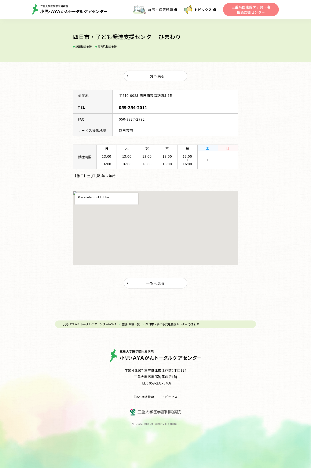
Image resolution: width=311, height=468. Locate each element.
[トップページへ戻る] (69, 9)
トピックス (203, 9)
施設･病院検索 (144, 397)
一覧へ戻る (155, 75)
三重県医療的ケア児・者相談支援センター (251, 9)
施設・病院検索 (160, 9)
